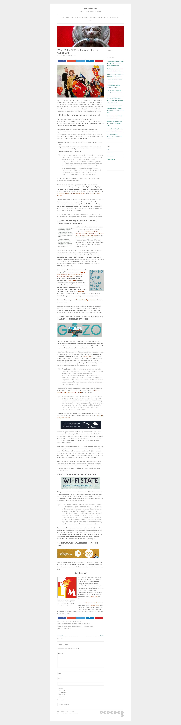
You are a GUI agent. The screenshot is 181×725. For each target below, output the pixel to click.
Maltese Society (84, 17)
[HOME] (101, 712)
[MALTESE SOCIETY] (111, 712)
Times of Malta (87, 356)
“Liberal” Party (94, 597)
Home (63, 17)
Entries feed (110, 152)
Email (60, 678)
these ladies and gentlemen (85, 300)
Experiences (74, 17)
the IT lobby (72, 280)
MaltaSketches (71, 55)
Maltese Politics (114, 17)
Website (60, 684)
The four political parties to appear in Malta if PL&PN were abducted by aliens (115, 100)
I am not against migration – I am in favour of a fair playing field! (67, 637)
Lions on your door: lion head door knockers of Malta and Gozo (114, 123)
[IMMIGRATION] (118, 712)
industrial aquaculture (77, 193)
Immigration (104, 17)
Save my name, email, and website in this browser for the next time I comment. (62, 694)
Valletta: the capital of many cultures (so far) (95, 636)
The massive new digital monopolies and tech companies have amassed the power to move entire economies (90, 233)
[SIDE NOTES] (122, 715)
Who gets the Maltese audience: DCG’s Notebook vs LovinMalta (114, 136)
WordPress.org (111, 159)
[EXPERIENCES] (108, 712)
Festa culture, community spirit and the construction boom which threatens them (115, 63)
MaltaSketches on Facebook (91, 603)
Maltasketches (90, 8)
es (61, 195)
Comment (61, 653)
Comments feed (111, 156)
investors (80, 291)
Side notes (90, 20)
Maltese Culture (95, 17)
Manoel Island (61, 193)
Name (59, 673)
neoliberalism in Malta (64, 628)
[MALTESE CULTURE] (115, 712)
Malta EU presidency (84, 623)
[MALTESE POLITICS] (122, 712)
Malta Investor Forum (64, 626)
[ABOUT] (104, 712)
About (67, 17)
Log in (108, 149)
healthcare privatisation (69, 623)
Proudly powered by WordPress (66, 711)
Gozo (59, 623)
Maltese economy (77, 626)
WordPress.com (74, 713)
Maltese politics (88, 626)
